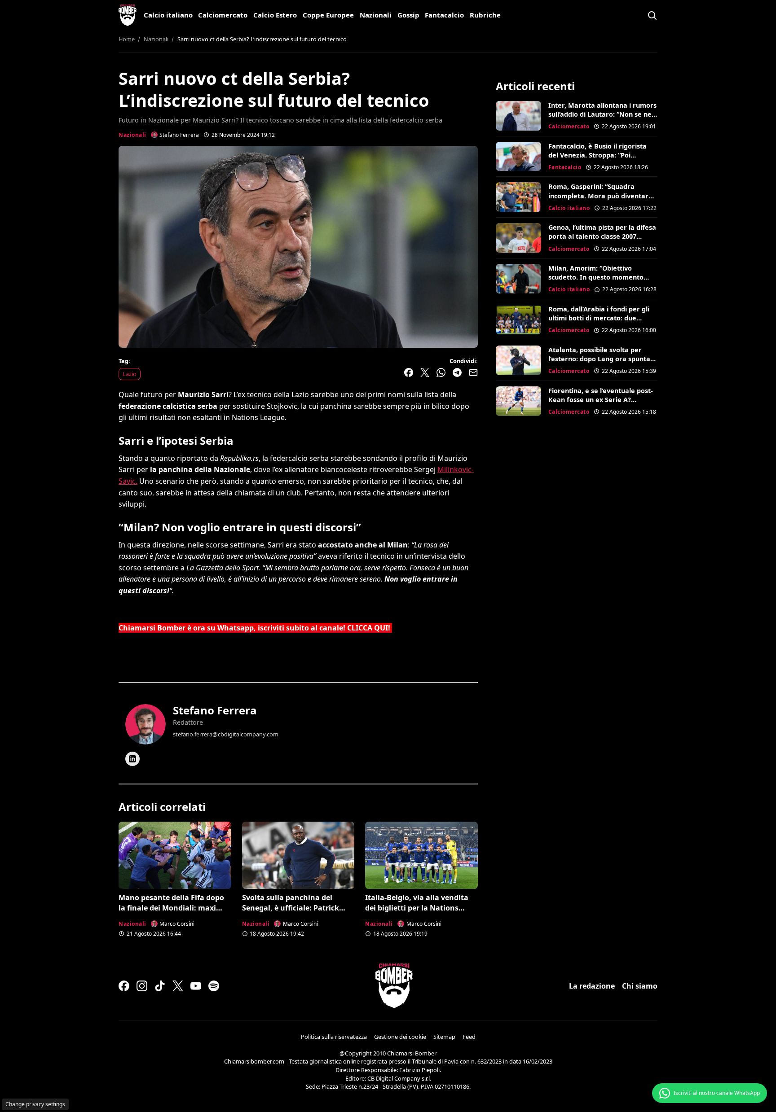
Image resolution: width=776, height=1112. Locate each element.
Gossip (408, 14)
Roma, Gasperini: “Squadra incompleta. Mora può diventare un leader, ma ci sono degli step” (600, 195)
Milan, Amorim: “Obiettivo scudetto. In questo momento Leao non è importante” (596, 277)
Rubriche (485, 14)
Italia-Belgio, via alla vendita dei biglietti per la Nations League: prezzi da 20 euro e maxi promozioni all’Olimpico (418, 913)
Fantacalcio (444, 14)
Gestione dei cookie (400, 1037)
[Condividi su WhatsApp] (440, 372)
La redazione (592, 986)
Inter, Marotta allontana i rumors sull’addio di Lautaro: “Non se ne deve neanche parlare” (602, 114)
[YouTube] (195, 986)
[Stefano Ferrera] (145, 724)
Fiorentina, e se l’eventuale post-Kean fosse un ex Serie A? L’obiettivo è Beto (600, 399)
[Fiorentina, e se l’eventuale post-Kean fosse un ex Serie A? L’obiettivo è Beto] (518, 401)
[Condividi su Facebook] (408, 372)
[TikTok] (159, 986)
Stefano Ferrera (215, 710)
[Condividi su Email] (473, 372)
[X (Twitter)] (177, 986)
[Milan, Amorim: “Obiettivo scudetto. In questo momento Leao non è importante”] (518, 278)
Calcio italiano (168, 14)
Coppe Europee (328, 14)
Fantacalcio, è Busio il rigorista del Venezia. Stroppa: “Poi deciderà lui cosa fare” (597, 155)
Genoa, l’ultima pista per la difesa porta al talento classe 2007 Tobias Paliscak (602, 236)
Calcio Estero (275, 14)
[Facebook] (124, 986)
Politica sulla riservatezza (334, 1037)
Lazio (130, 374)
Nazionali (376, 14)
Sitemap (444, 1037)
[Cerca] (652, 15)
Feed (469, 1037)
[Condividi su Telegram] (457, 372)
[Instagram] (142, 986)
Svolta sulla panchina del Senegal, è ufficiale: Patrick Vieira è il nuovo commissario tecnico (295, 913)
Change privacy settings (35, 1104)
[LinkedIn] (132, 758)
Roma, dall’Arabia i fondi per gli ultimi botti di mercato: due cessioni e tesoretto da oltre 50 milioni (598, 322)
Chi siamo (639, 986)
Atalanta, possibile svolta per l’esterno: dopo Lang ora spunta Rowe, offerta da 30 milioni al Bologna (599, 363)
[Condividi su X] (424, 372)
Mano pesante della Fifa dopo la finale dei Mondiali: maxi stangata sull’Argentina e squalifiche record (171, 913)
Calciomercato (222, 14)
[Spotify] (213, 986)
